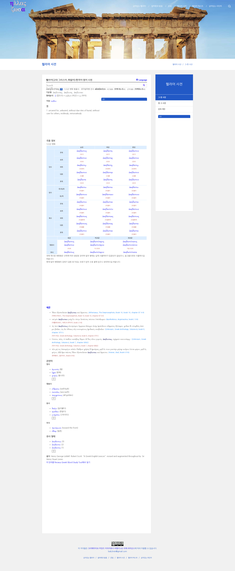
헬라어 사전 (49, 64)
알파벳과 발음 (102, 558)
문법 (111, 558)
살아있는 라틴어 (146, 558)
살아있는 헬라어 (88, 558)
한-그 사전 (162, 103)
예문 (48, 307)
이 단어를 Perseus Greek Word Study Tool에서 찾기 (68, 462)
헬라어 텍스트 (132, 558)
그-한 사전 (188, 64)
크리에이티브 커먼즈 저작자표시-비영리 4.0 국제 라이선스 (111, 548)
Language (142, 80)
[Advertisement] (174, 159)
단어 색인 (161, 109)
